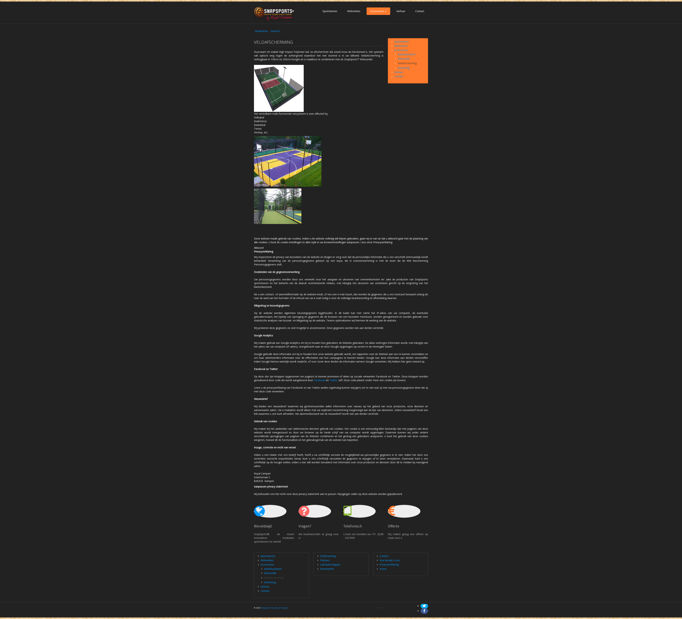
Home (383, 568)
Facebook (319, 380)
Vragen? (305, 526)
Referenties (353, 11)
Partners (325, 560)
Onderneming (328, 556)
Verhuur (400, 11)
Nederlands (262, 31)
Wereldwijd (263, 526)
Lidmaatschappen (330, 564)
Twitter (333, 380)
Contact (419, 11)
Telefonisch (352, 526)
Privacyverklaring (389, 564)
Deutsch (275, 31)
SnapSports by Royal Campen (275, 607)
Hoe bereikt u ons (390, 560)
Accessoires (377, 11)
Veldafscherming (407, 63)
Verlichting (403, 68)
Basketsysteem (406, 54)
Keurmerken (327, 568)
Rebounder (404, 58)
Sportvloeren (330, 11)
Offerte (393, 526)
